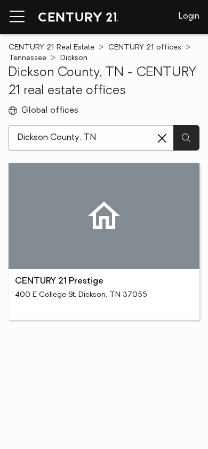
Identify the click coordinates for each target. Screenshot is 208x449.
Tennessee (27, 58)
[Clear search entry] (162, 138)
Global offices (49, 110)
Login (189, 16)
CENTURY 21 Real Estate (51, 48)
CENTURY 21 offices (144, 48)
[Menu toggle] (17, 17)
